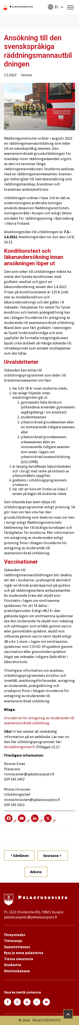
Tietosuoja (13, 941)
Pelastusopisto (46, 1020)
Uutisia (26, 75)
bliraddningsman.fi (19, 747)
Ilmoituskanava (17, 971)
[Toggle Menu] (70, 7)
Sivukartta (12, 965)
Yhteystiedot (14, 935)
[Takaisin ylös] (68, 1014)
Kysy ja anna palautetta (23, 953)
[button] (55, 7)
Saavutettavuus (17, 947)
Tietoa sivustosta (18, 959)
